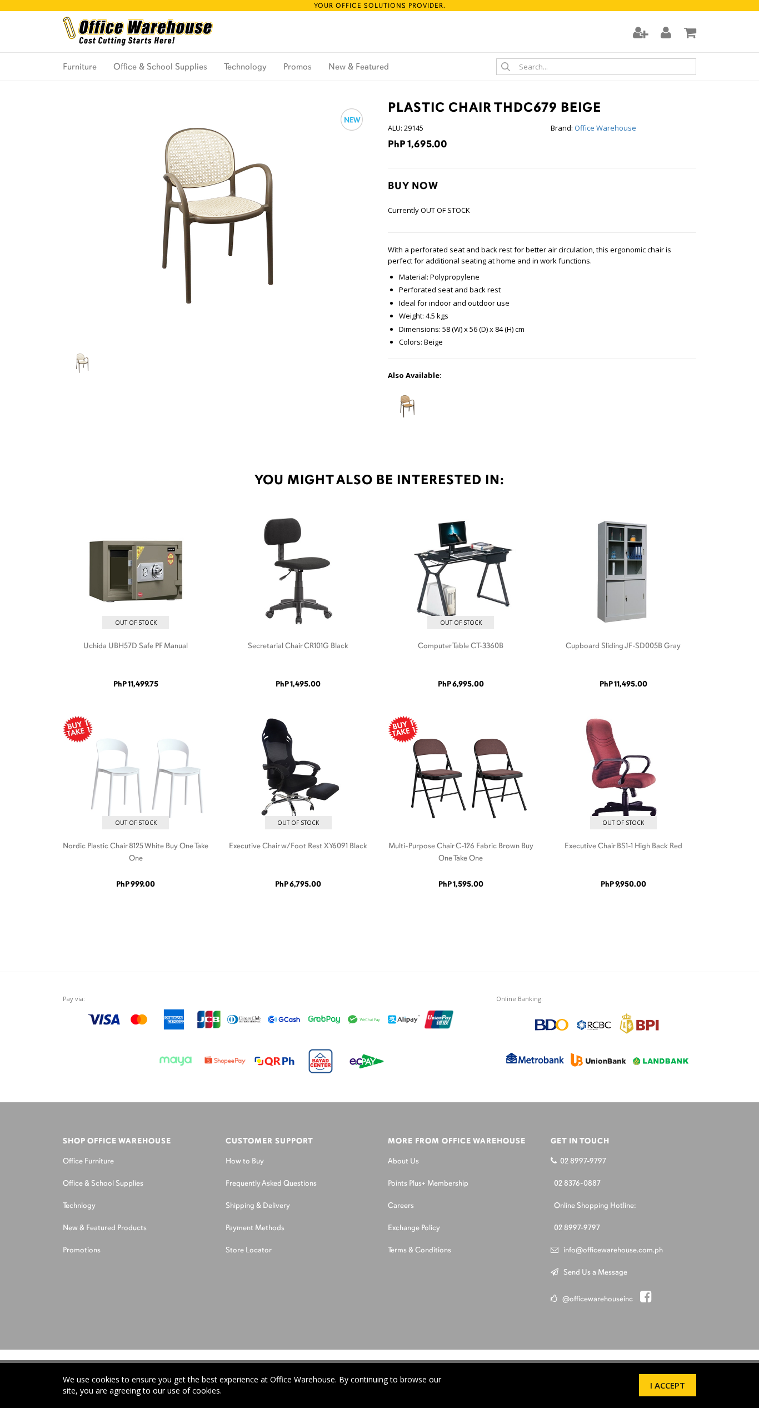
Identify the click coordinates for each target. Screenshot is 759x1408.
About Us (403, 1161)
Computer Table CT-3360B (460, 646)
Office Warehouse (605, 128)
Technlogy (79, 1206)
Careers (401, 1206)
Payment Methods (255, 1228)
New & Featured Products (105, 1228)
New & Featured (358, 67)
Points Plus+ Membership (428, 1184)
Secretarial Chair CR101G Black (298, 646)
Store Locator (249, 1250)
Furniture (80, 67)
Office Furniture (88, 1161)
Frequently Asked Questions (271, 1184)
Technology (245, 67)
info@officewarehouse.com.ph (610, 1250)
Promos (297, 67)
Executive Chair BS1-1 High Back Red (623, 846)
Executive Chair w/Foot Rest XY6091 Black (298, 846)
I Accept (667, 1385)
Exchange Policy (414, 1228)
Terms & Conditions (419, 1250)
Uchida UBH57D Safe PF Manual (135, 646)
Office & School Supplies (160, 67)
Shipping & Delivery (258, 1206)
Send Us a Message (592, 1272)
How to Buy (245, 1161)
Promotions (82, 1250)
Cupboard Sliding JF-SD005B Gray (623, 646)
